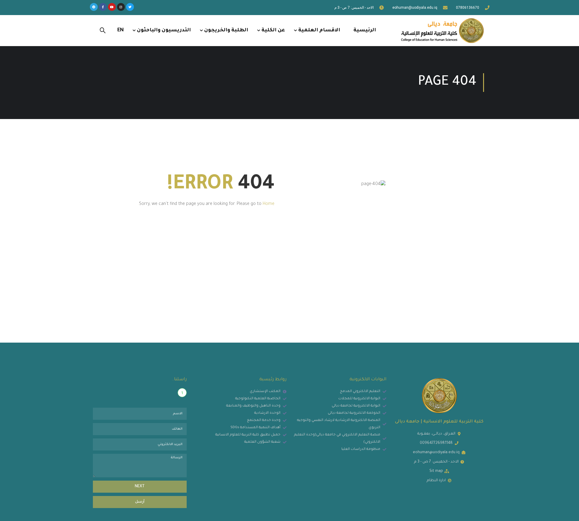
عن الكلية (273, 30)
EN (120, 30)
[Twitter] (130, 7)
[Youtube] (112, 7)
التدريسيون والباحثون (164, 30)
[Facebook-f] (103, 7)
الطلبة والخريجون (226, 30)
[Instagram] (121, 7)
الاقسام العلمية (319, 30)
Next (140, 487)
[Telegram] (94, 7)
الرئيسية (364, 30)
